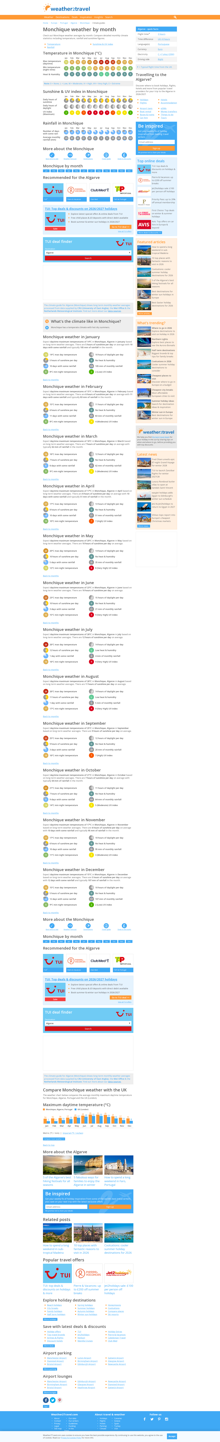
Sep (106, 171)
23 (83, 1114)
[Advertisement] (135, 7)
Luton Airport (84, 1358)
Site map (58, 1428)
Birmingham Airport (88, 1361)
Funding (72, 1426)
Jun (84, 171)
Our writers (73, 1421)
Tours (164, 117)
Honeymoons (114, 1305)
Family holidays (54, 1311)
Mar (61, 171)
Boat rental (145, 111)
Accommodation (169, 102)
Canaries (118, 1418)
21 (113, 1115)
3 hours (161, 34)
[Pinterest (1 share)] (59, 1400)
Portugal (64, 23)
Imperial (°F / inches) (73, 1133)
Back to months (51, 379)
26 (90, 1113)
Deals (75, 17)
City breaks (52, 1308)
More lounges (50, 1392)
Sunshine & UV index (103, 44)
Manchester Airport (57, 1358)
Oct (114, 171)
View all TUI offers (124, 231)
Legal (56, 1426)
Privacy (57, 1423)
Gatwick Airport (116, 1358)
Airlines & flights (55, 1337)
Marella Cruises (85, 1340)
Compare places (116, 1311)
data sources (114, 311)
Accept (172, 1436)
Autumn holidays (86, 1311)
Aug (99, 171)
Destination (50, 249)
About (56, 1418)
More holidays (50, 1319)
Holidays (144, 99)
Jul (91, 171)
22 (93, 1114)
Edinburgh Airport (87, 1364)
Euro (160, 49)
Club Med (112, 1340)
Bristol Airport (54, 1364)
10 (63, 1118)
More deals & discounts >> (149, 232)
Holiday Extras (115, 1331)
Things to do (167, 114)
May (76, 171)
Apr (69, 171)
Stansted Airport (55, 1361)
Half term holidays (56, 1314)
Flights (143, 102)
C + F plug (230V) (166, 54)
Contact (57, 1421)
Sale (55, 228)
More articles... (144, 313)
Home (45, 23)
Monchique (85, 23)
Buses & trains (147, 114)
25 (105, 1113)
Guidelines (73, 1423)
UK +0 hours (164, 39)
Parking (103, 1426)
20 (75, 1115)
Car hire (144, 117)
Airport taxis (146, 108)
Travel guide (106, 159)
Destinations (62, 17)
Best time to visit (52, 159)
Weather (48, 17)
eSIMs (163, 108)
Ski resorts (113, 1314)
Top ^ (46, 1406)
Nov (121, 171)
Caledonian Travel (117, 1337)
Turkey (117, 1426)
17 (68, 1116)
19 (109, 1115)
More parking (50, 1369)
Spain (116, 1423)
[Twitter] (53, 1400)
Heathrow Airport (86, 1387)
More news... (143, 526)
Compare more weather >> (54, 1139)
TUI (79, 1331)
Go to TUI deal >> (120, 226)
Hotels (164, 99)
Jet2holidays (83, 1334)
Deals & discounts (124, 159)
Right (160, 59)
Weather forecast (70, 159)
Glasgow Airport (116, 1361)
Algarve (74, 23)
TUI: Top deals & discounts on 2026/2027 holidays (81, 209)
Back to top (49, 1145)
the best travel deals (160, 437)
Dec (129, 171)
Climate (103, 1428)
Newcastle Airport (117, 1364)
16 (60, 1116)
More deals (49, 1346)
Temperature (53, 44)
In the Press (69, 1429)
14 (45, 1117)
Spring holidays (85, 1305)
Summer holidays (86, 1308)
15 (53, 1117)
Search (109, 17)
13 (71, 1117)
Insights (98, 17)
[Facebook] (46, 1400)
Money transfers (169, 111)
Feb (53, 171)
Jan (46, 171)
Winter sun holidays (87, 1314)
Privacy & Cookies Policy (71, 1437)
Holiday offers (54, 1331)
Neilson (81, 1337)
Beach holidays (54, 1305)
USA (116, 1428)
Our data (72, 1418)
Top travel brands (56, 1334)
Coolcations (114, 1308)
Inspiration (86, 17)
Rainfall (50, 47)
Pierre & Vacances (117, 1334)
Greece (117, 1421)
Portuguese (163, 44)
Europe (54, 23)
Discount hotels (55, 1340)
